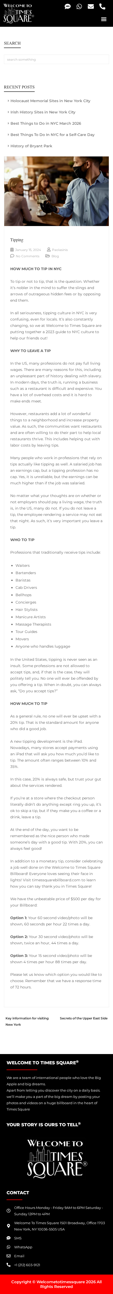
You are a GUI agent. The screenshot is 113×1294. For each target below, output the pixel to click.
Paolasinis (60, 250)
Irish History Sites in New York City (43, 112)
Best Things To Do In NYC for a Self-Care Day (53, 134)
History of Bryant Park (31, 146)
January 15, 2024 (28, 250)
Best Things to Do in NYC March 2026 (46, 123)
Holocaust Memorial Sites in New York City (50, 100)
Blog (55, 256)
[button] (103, 19)
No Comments (27, 256)
